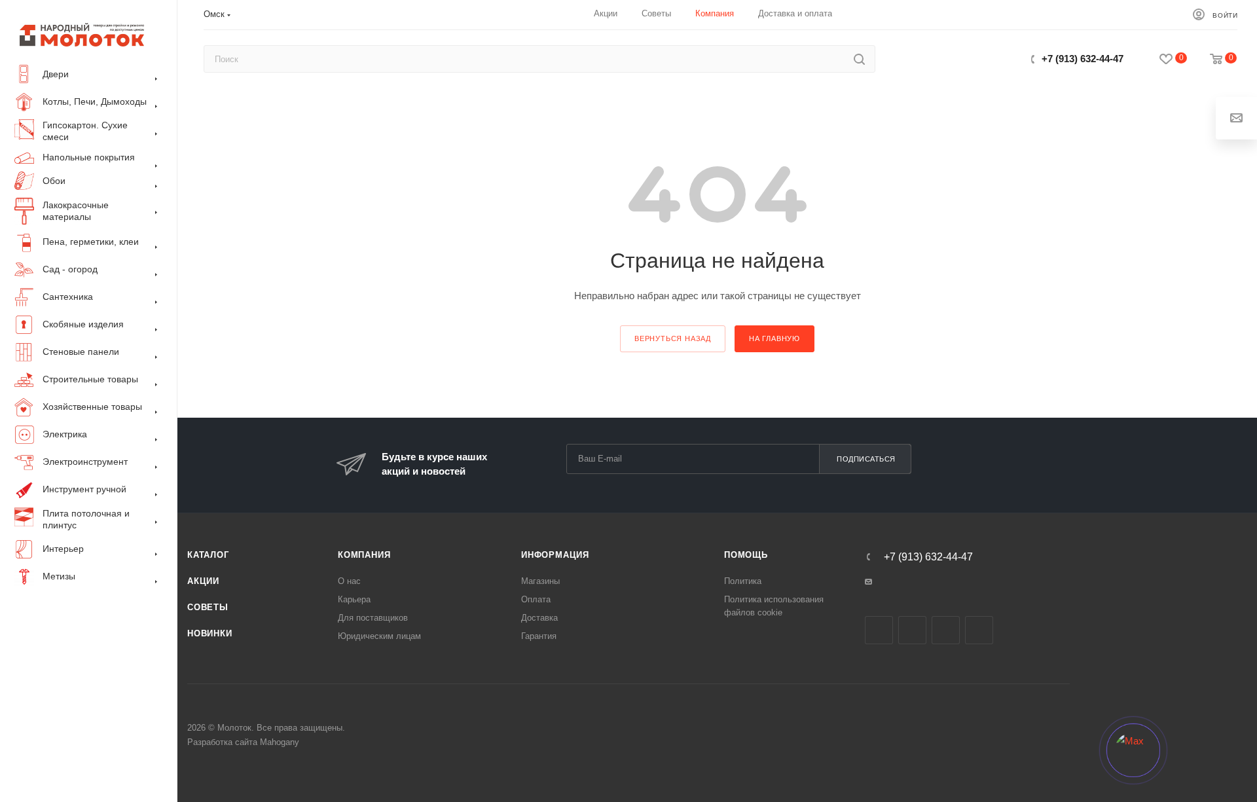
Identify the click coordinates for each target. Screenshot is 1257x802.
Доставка (539, 618)
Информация (555, 555)
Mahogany (279, 742)
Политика (742, 581)
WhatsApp (979, 630)
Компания (364, 555)
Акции (203, 581)
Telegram (912, 630)
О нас (349, 581)
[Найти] (859, 59)
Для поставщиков (373, 618)
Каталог (208, 555)
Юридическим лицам (379, 636)
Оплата (536, 599)
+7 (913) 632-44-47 (1082, 58)
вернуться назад (672, 338)
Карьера (354, 599)
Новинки (209, 633)
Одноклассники (946, 630)
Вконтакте (879, 630)
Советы (207, 607)
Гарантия (538, 636)
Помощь (746, 555)
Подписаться (866, 459)
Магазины (540, 581)
